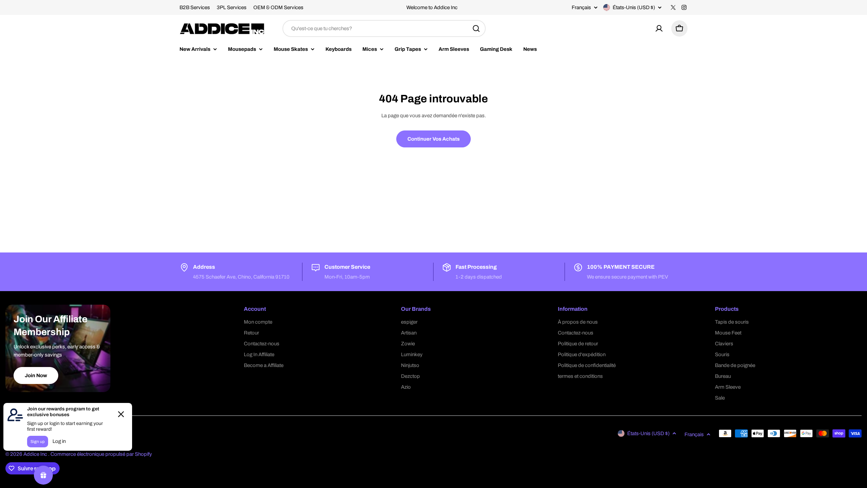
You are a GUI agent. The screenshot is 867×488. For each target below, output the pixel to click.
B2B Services (194, 7)
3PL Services (232, 7)
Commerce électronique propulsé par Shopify (101, 454)
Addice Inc (35, 454)
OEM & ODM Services (278, 7)
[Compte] (659, 28)
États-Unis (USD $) (634, 7)
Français (581, 7)
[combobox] (384, 28)
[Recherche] (476, 28)
